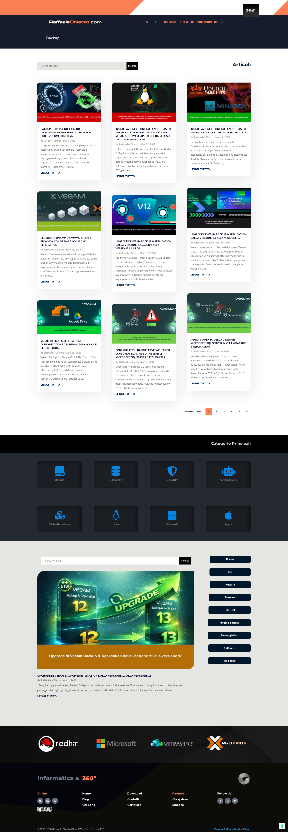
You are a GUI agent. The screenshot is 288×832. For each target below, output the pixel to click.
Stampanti (230, 660)
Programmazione (229, 622)
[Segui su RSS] (48, 801)
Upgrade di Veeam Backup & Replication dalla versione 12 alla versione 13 (94, 676)
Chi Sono (170, 22)
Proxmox (230, 597)
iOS (230, 572)
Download (187, 22)
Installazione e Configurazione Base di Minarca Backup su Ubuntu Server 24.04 (218, 130)
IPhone (230, 559)
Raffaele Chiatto (54, 249)
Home (146, 22)
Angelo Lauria (52, 140)
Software (229, 648)
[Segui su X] (228, 801)
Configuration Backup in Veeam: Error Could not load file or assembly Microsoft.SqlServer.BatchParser (143, 354)
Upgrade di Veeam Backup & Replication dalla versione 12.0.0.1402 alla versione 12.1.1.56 (143, 245)
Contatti (251, 10)
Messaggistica (229, 635)
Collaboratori (207, 22)
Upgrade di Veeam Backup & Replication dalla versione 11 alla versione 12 (218, 236)
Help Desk (230, 610)
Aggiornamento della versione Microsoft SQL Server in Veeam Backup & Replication (218, 343)
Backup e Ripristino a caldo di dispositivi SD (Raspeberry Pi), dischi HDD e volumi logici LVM (65, 132)
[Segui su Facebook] (220, 801)
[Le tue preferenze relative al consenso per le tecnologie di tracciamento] (282, 826)
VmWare (230, 584)
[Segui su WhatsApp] (55, 801)
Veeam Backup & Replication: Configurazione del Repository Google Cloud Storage (68, 344)
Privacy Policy (222, 829)
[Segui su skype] (40, 801)
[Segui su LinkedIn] (235, 801)
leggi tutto (50, 173)
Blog (157, 22)
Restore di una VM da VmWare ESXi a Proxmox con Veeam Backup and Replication (66, 241)
